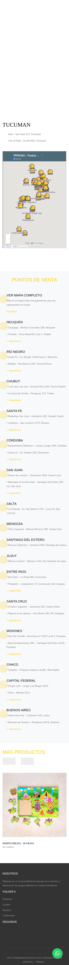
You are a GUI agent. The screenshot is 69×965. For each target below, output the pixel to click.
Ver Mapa (12, 311)
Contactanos (9, 915)
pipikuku (13, 9)
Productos (7, 899)
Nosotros (7, 910)
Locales (6, 904)
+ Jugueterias (14, 341)
